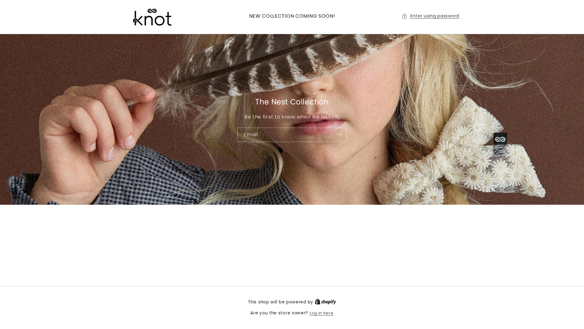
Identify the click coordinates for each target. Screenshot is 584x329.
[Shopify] (325, 302)
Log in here (322, 313)
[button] (430, 16)
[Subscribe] (339, 134)
